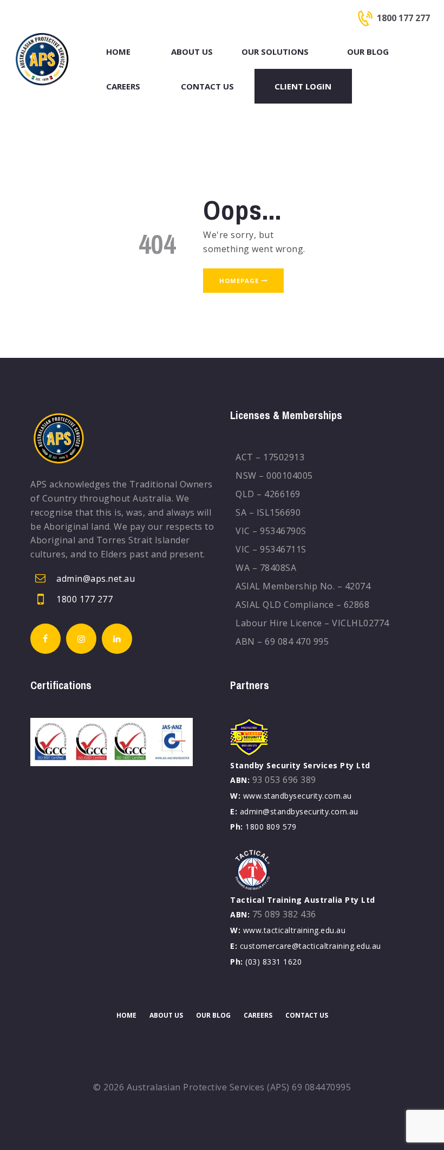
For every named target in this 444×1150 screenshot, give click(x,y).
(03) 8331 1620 (273, 961)
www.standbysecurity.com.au (297, 796)
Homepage (239, 281)
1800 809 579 (270, 826)
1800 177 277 (84, 599)
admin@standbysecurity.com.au (299, 811)
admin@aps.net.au (95, 578)
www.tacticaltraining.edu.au (294, 930)
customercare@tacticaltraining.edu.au (310, 946)
